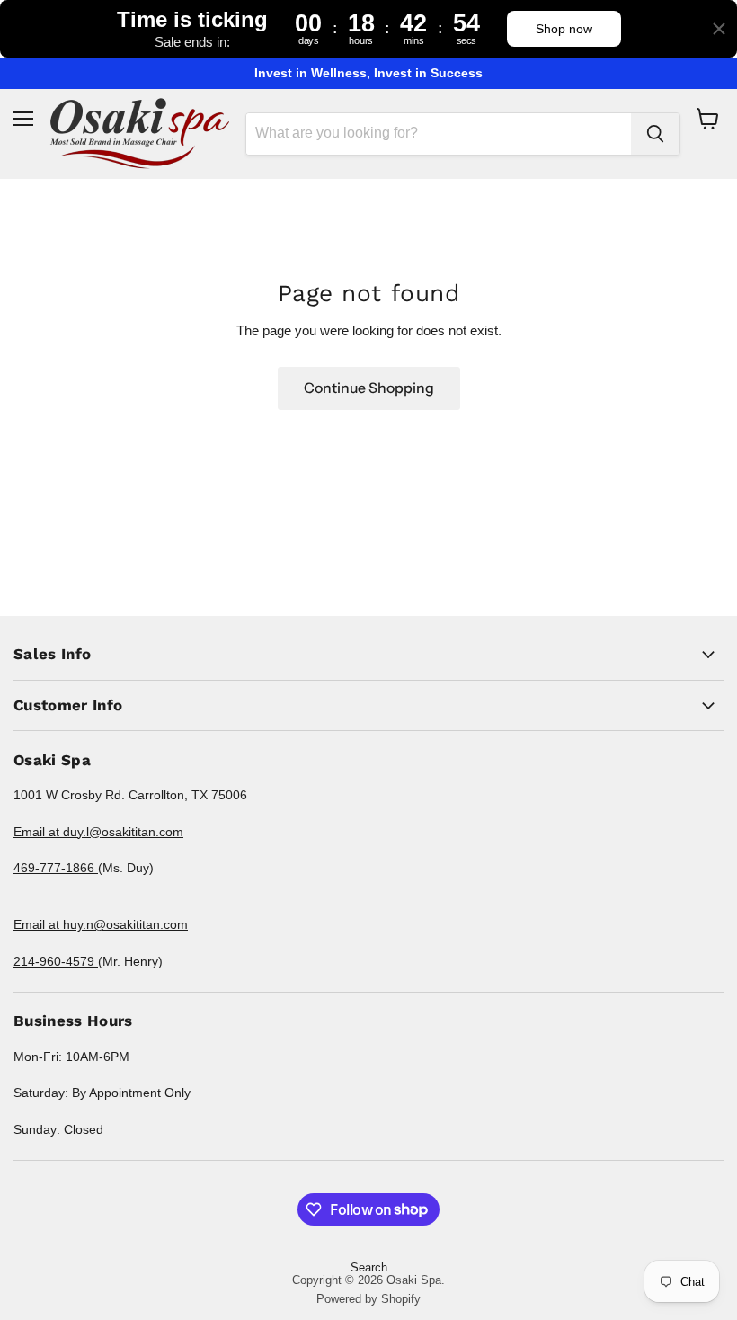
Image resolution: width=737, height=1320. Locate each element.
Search (369, 1267)
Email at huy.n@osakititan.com (100, 924)
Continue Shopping (369, 388)
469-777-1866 (55, 868)
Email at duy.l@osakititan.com (98, 832)
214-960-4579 (55, 961)
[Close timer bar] (719, 29)
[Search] (655, 134)
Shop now (564, 29)
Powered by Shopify (368, 1299)
